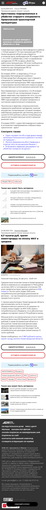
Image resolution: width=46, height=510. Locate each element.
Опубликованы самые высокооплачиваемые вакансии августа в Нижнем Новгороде (25, 396)
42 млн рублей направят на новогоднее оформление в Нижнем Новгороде (23, 389)
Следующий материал (22, 504)
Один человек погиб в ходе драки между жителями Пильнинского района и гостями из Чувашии (22, 137)
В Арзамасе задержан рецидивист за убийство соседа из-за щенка (21, 148)
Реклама (6, 429)
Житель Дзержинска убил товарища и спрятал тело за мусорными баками (21, 143)
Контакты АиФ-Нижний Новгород (17, 439)
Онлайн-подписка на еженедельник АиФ (21, 432)
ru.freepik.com (15, 275)
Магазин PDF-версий (20, 429)
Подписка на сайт (10, 435)
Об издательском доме (13, 426)
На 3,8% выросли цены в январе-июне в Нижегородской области (23, 403)
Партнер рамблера (20, 499)
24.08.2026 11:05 (7, 231)
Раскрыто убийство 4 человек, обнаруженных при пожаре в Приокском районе (25, 198)
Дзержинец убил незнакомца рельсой (23, 218)
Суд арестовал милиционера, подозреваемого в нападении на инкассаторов (26, 191)
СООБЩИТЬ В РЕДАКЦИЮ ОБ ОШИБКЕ (18, 441)
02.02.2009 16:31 (7, 9)
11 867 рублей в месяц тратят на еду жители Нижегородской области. (22, 338)
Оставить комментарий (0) (23, 165)
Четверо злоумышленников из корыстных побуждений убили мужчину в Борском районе (26, 205)
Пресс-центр (31, 426)
